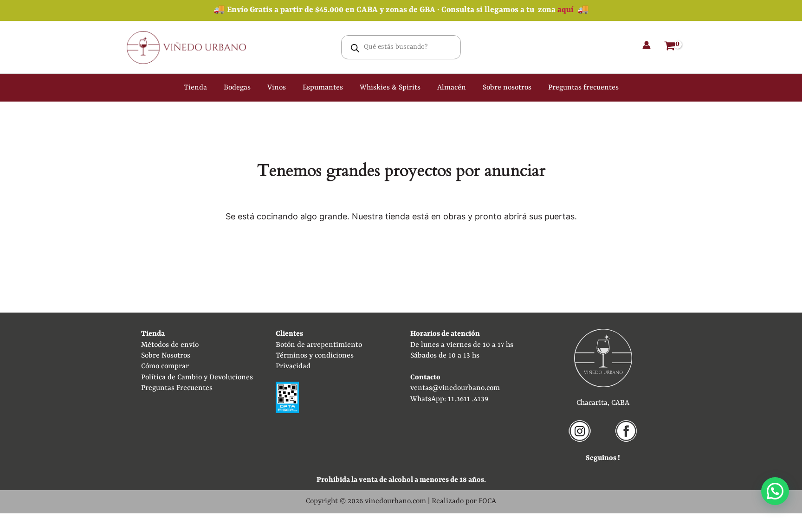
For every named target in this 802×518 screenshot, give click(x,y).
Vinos (276, 87)
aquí (565, 10)
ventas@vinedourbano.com (455, 388)
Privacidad (293, 366)
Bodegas (237, 87)
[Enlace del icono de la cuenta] (646, 45)
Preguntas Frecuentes (177, 388)
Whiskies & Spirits (390, 87)
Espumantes (323, 87)
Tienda (195, 87)
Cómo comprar (165, 366)
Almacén (451, 87)
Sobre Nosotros (165, 356)
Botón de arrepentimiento (319, 345)
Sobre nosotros (507, 87)
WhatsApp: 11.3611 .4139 (449, 399)
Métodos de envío (170, 345)
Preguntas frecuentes (583, 87)
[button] (775, 491)
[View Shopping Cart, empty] (669, 47)
